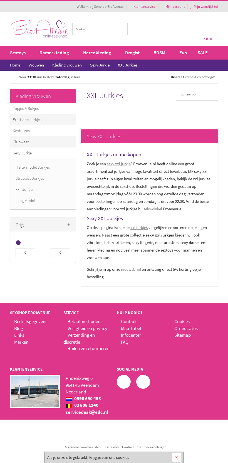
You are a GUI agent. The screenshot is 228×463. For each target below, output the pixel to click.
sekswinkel (152, 208)
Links (19, 335)
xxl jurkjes (139, 227)
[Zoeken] (123, 29)
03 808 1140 (85, 405)
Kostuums (21, 130)
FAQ (124, 342)
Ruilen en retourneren (89, 348)
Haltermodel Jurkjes (33, 167)
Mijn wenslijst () (205, 6)
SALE (203, 53)
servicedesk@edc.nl (87, 412)
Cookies (182, 321)
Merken (21, 342)
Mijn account (175, 6)
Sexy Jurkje (22, 153)
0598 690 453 (87, 398)
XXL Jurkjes (25, 189)
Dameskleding (54, 53)
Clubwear (21, 141)
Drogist (132, 53)
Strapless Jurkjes (30, 178)
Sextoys (18, 53)
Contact (129, 321)
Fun (183, 53)
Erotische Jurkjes (27, 119)
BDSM (159, 53)
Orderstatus (186, 328)
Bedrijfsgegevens (30, 321)
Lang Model (25, 200)
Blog (18, 328)
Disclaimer (111, 447)
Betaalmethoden (84, 321)
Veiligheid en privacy (87, 328)
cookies (122, 457)
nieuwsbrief (131, 269)
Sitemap (182, 335)
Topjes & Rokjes (26, 108)
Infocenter (131, 335)
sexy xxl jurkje (119, 163)
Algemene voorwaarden (83, 447)
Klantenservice (144, 6)
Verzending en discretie (79, 338)
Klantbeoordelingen (151, 447)
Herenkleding (97, 53)
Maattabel (131, 328)
